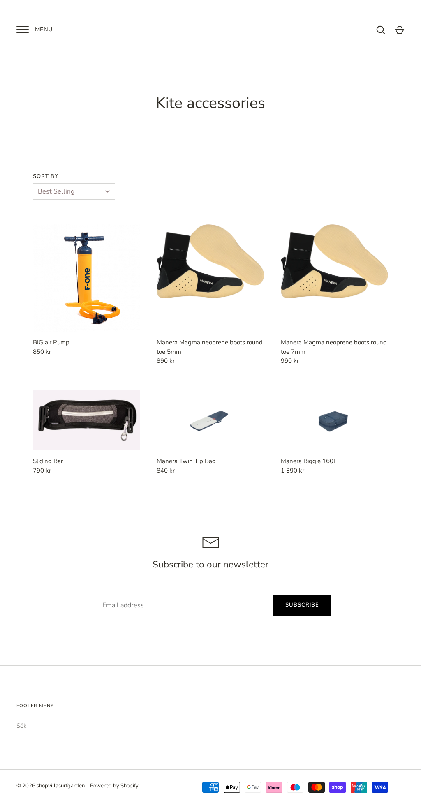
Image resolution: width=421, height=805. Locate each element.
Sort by (45, 176)
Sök (21, 726)
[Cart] (400, 30)
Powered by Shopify (114, 785)
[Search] (381, 30)
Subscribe (302, 605)
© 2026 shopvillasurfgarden (50, 785)
